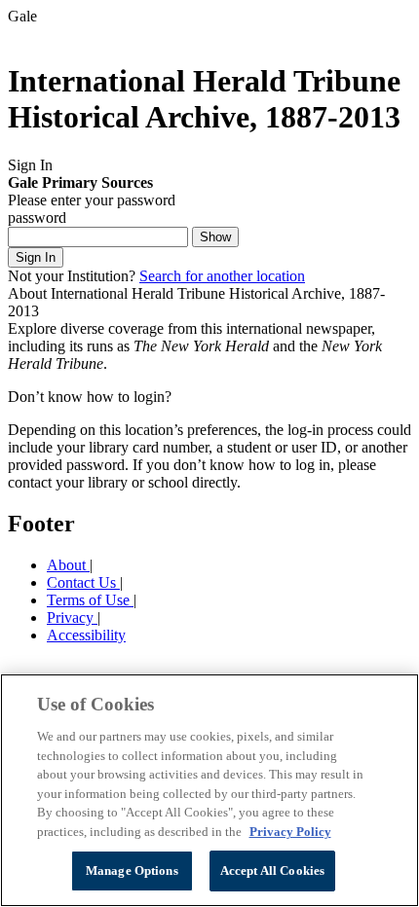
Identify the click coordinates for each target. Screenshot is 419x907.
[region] (209, 790)
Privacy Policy (290, 831)
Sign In (36, 257)
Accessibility (86, 635)
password (37, 217)
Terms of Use (90, 600)
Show (215, 237)
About (68, 565)
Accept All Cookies (272, 870)
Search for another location (222, 276)
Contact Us (83, 582)
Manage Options (132, 870)
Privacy (72, 617)
